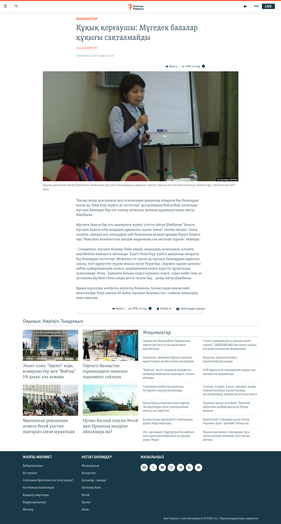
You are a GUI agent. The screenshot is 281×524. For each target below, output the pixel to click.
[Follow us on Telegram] (180, 467)
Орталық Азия (91, 487)
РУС (256, 6)
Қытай (86, 502)
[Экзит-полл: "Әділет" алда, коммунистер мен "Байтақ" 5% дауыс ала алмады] (50, 345)
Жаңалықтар (90, 465)
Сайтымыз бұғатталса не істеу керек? (48, 480)
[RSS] (189, 467)
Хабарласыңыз (33, 465)
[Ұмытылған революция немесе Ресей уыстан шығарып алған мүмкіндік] (50, 400)
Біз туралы (30, 473)
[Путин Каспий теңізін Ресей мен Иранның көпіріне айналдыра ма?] (110, 400)
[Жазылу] (198, 467)
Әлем (85, 509)
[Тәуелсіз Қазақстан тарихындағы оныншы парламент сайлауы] (110, 345)
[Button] (171, 66)
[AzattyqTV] (245, 6)
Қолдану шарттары (36, 494)
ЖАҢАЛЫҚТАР (86, 19)
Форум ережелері (34, 502)
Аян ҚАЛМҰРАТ (86, 48)
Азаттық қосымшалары (38, 487)
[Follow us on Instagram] (171, 467)
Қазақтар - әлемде (94, 480)
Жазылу (28, 509)
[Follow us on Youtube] (162, 467)
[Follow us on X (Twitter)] (153, 467)
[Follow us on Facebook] (144, 467)
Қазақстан (89, 473)
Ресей (85, 494)
